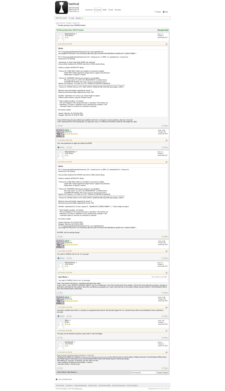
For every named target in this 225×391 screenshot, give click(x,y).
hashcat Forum (60, 23)
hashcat (89, 10)
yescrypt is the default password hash (94, 357)
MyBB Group (78, 388)
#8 (166, 352)
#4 (166, 251)
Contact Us (69, 385)
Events (118, 10)
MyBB (64, 388)
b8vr (67, 320)
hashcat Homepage (80, 385)
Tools (110, 10)
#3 (166, 162)
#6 (166, 307)
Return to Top (92, 385)
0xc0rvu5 (69, 342)
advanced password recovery (73, 7)
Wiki (105, 10)
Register (78, 18)
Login (72, 18)
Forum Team (60, 385)
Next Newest (72, 372)
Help (166, 11)
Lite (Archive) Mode (104, 385)
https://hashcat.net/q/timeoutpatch (95, 82)
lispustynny (70, 34)
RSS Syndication (132, 385)
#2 (166, 140)
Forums (97, 10)
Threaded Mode (163, 30)
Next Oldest (62, 372)
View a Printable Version (65, 379)
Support (68, 23)
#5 (166, 273)
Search (159, 11)
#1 (166, 44)
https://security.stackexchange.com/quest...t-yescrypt (75, 355)
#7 (166, 330)
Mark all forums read (118, 385)
